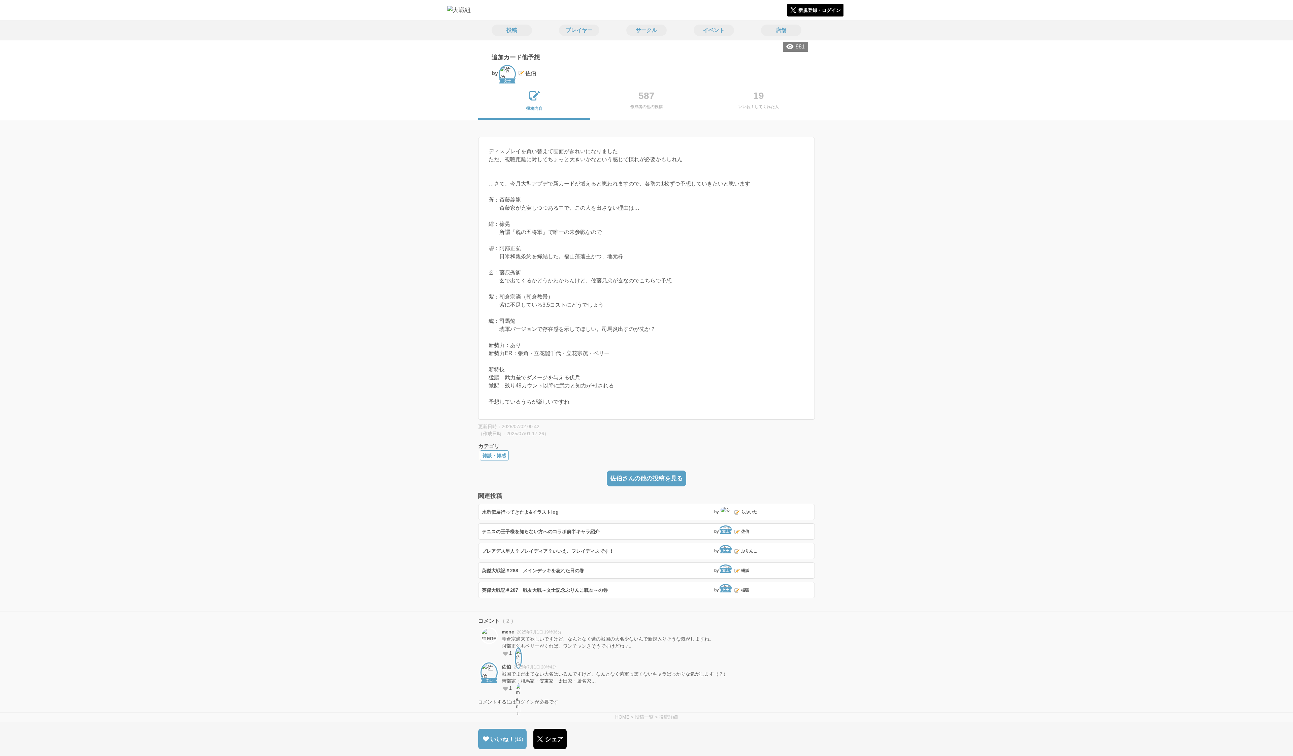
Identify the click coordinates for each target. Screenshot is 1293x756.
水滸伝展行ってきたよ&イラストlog (520, 512)
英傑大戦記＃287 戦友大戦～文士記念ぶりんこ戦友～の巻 (545, 590)
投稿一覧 (644, 717)
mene (508, 631)
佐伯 (506, 666)
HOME (622, 717)
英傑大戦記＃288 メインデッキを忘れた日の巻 (533, 570)
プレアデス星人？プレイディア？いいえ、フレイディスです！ (548, 551)
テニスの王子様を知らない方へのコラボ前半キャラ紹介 (541, 531)
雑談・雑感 (494, 455)
